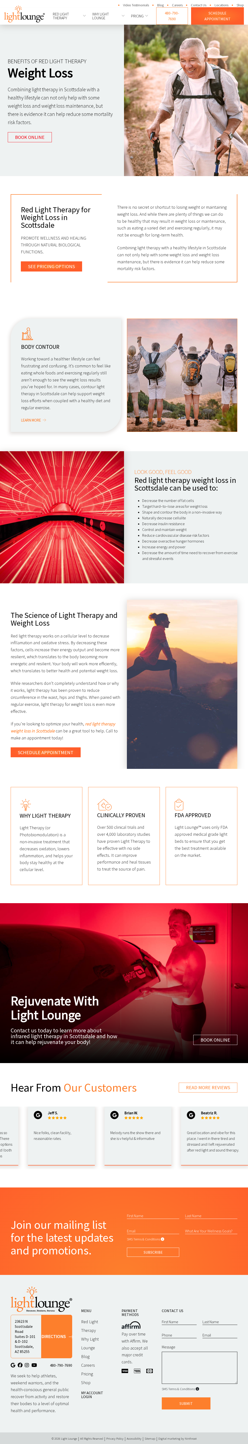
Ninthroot (191, 1438)
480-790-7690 (172, 16)
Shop (240, 5)
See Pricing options (51, 266)
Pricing (137, 16)
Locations (221, 5)
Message (168, 1346)
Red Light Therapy (61, 16)
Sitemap (150, 1438)
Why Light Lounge (100, 16)
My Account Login (92, 1394)
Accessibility (134, 1438)
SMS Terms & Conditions (143, 1239)
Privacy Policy (115, 1438)
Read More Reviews (208, 1087)
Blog (160, 5)
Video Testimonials (136, 5)
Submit (186, 1403)
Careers (177, 5)
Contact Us (198, 5)
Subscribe (153, 1252)
